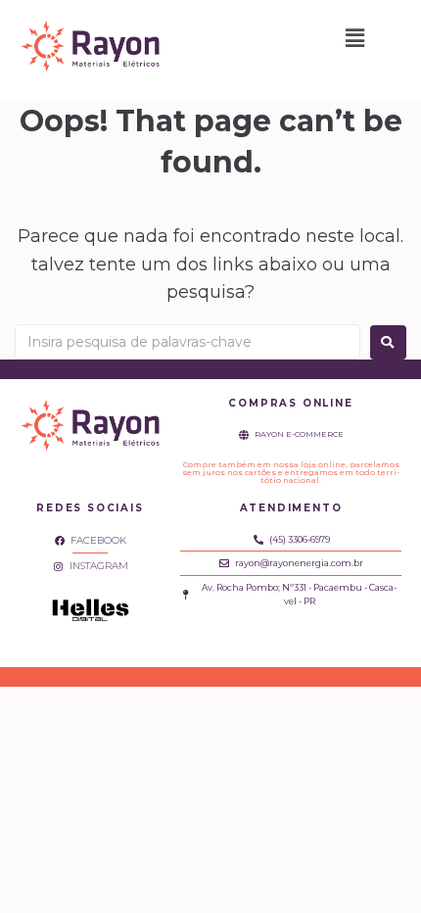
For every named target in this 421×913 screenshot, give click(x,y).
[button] (355, 38)
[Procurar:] (187, 342)
